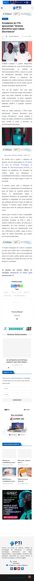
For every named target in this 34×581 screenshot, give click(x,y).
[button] (17, 329)
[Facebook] (12, 286)
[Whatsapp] (21, 286)
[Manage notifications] (29, 576)
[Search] (32, 8)
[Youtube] (18, 568)
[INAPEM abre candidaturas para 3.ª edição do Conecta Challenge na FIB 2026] (9, 472)
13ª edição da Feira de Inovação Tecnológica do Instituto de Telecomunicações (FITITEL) (17, 164)
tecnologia (7, 295)
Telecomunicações (19, 295)
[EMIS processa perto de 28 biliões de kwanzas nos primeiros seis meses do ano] (25, 472)
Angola (5, 19)
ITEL (20, 292)
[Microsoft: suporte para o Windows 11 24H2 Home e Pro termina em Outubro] (25, 453)
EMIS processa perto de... (23, 480)
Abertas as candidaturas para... (9, 461)
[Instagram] (18, 286)
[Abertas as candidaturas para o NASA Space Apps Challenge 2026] (9, 453)
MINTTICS (26, 292)
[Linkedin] (15, 286)
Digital (14, 292)
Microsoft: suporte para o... (24, 461)
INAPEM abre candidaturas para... (9, 480)
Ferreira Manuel (14, 36)
